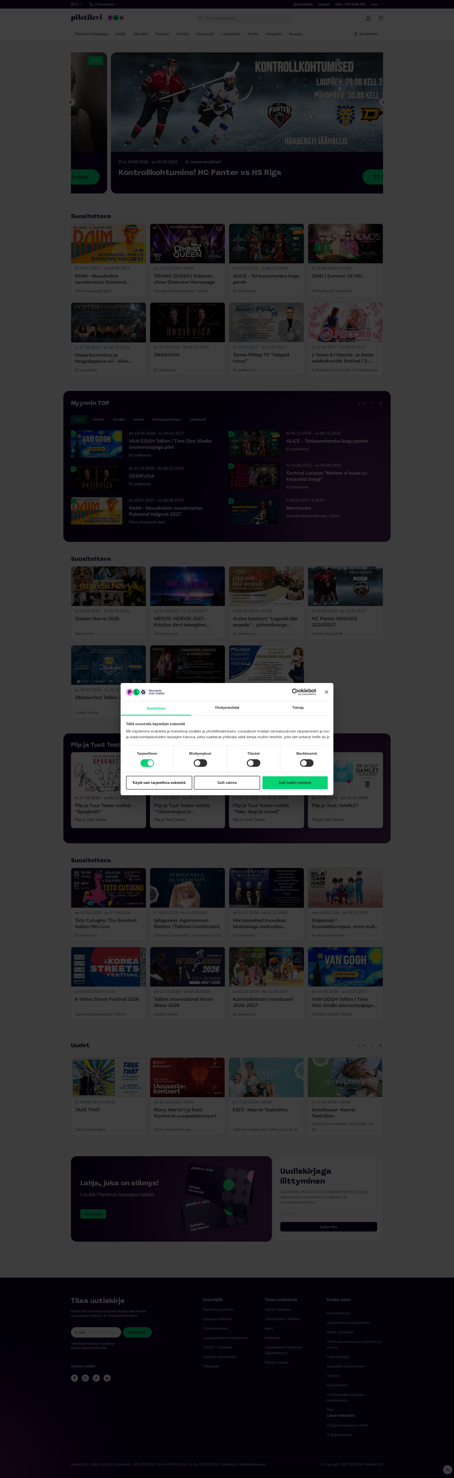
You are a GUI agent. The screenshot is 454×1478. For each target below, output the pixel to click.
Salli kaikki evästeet (295, 783)
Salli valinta (226, 783)
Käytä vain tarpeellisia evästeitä (159, 783)
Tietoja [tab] (298, 707)
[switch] (200, 763)
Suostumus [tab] (156, 708)
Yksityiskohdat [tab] (227, 707)
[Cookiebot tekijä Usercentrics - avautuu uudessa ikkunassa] (295, 692)
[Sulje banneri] (326, 692)
